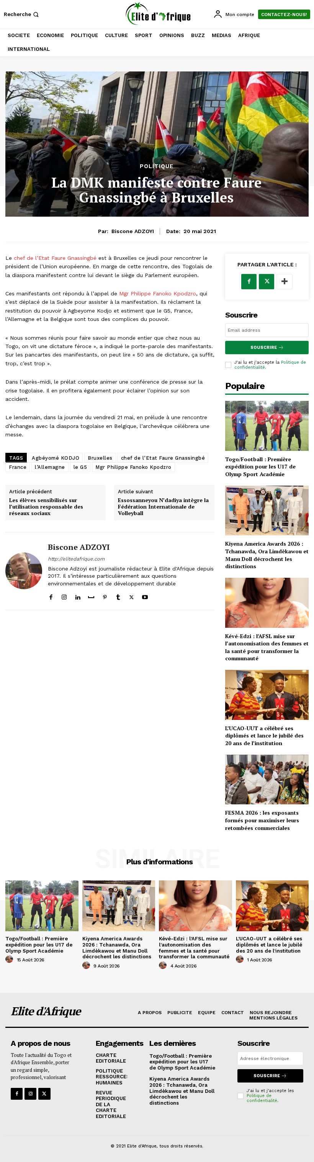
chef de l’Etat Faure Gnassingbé (54, 258)
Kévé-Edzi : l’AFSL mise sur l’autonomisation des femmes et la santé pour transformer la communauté (267, 647)
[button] (22, 14)
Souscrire (263, 347)
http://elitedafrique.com (76, 559)
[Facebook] (51, 595)
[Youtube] (145, 595)
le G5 (80, 467)
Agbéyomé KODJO (55, 458)
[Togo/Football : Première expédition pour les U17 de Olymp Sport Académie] (267, 426)
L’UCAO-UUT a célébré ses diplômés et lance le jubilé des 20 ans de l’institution (264, 735)
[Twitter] (131, 595)
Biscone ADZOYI (132, 231)
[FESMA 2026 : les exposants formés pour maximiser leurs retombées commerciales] (267, 780)
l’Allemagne (50, 467)
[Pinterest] (105, 595)
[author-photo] (10, 959)
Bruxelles (100, 458)
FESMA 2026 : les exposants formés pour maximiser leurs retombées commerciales (262, 820)
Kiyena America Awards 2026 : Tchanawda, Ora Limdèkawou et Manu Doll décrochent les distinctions (267, 555)
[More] (284, 281)
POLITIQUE (156, 166)
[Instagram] (64, 595)
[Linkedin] (77, 595)
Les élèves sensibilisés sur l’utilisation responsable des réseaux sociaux (46, 506)
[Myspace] (91, 595)
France (17, 467)
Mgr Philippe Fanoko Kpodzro (157, 293)
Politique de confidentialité (262, 1098)
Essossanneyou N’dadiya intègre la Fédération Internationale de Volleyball (163, 506)
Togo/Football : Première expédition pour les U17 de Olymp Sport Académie (260, 466)
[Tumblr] (118, 595)
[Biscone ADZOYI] (23, 571)
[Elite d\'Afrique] (158, 13)
